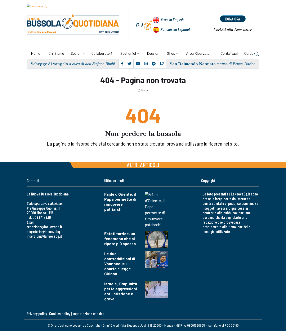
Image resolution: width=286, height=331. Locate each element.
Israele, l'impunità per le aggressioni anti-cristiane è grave (120, 291)
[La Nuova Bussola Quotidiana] (73, 25)
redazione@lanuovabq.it (44, 226)
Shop (171, 53)
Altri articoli (143, 164)
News (172, 19)
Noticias (175, 29)
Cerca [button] (249, 53)
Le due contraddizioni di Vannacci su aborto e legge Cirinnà (119, 263)
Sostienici (128, 53)
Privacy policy (37, 313)
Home (35, 53)
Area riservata (198, 53)
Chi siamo (56, 53)
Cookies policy (59, 313)
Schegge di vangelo (49, 64)
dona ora (232, 18)
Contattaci (229, 53)
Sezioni (76, 53)
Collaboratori (101, 53)
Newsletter (233, 29)
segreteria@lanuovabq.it (45, 231)
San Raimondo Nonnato (193, 64)
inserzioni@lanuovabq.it (44, 236)
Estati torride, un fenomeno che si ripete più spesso (120, 238)
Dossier (153, 53)
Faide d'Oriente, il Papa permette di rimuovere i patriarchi (120, 202)
